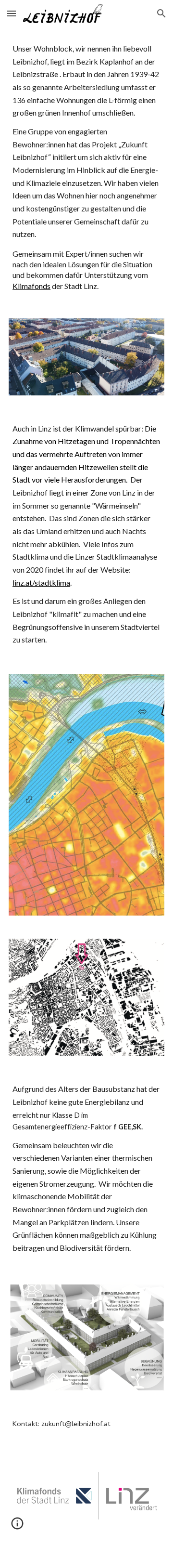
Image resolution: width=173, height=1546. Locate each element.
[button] (11, 13)
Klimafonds (31, 285)
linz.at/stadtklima (41, 582)
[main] (86, 167)
